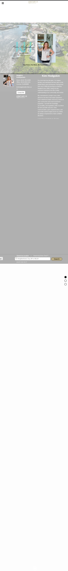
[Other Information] (65, 284)
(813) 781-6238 (26, 80)
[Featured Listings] (65, 281)
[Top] (65, 277)
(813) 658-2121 (25, 82)
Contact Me (21, 92)
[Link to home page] (34, 3)
